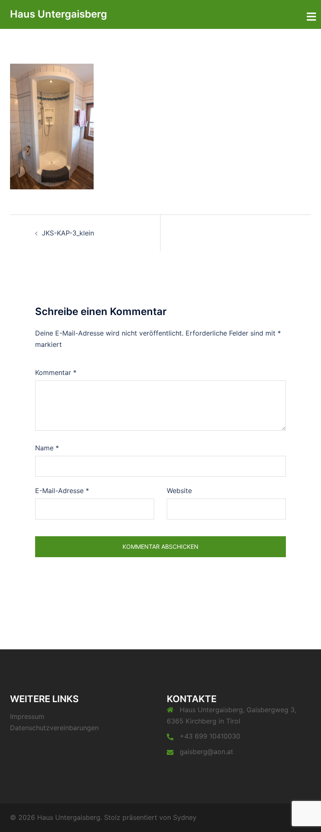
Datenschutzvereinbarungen (54, 727)
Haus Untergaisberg (58, 14)
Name (47, 448)
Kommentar (55, 372)
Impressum (27, 716)
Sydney (184, 817)
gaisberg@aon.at (206, 751)
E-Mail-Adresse (62, 490)
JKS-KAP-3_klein (68, 233)
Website (179, 490)
